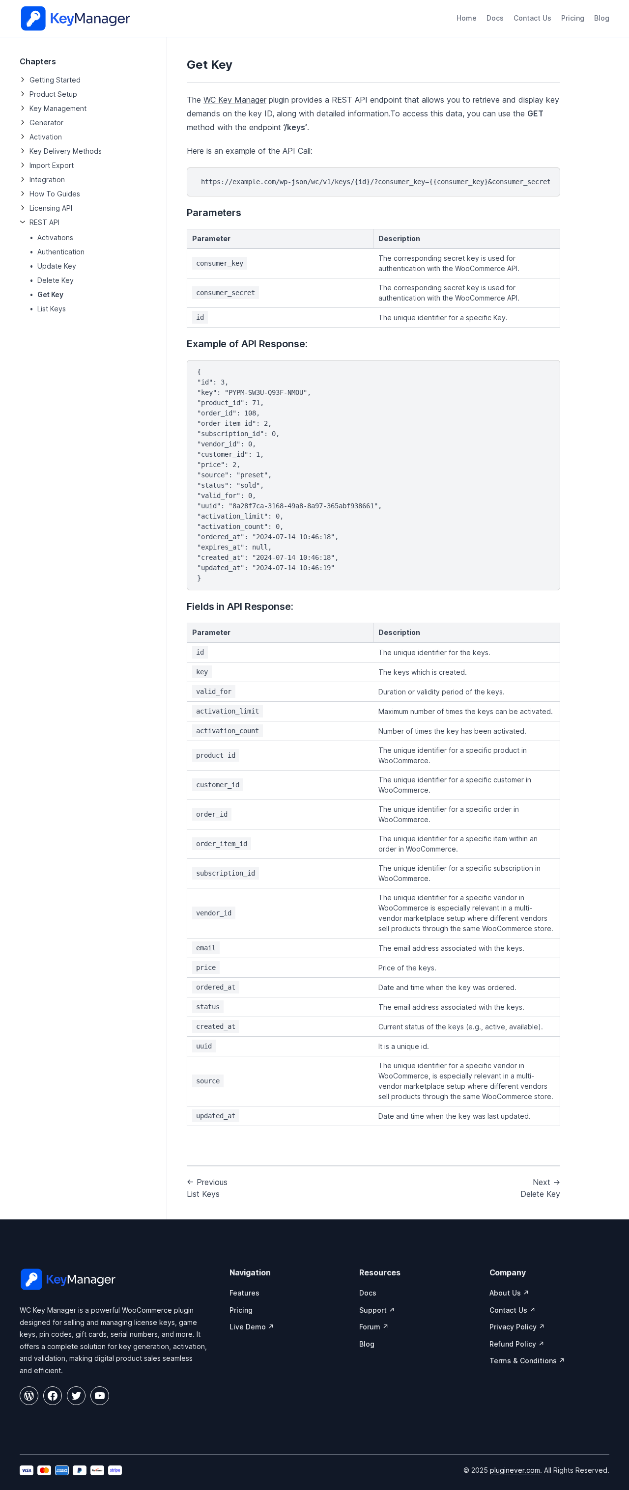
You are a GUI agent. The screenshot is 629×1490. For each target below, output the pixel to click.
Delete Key (55, 280)
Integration (47, 179)
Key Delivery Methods (65, 151)
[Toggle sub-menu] (22, 79)
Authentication (61, 252)
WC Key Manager (234, 100)
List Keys (51, 308)
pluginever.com (515, 1470)
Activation (45, 137)
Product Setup (53, 94)
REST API (44, 222)
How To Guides (54, 194)
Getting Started (55, 80)
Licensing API (50, 208)
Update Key (56, 266)
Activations (55, 237)
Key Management (57, 108)
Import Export (51, 165)
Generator (46, 122)
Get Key (50, 294)
